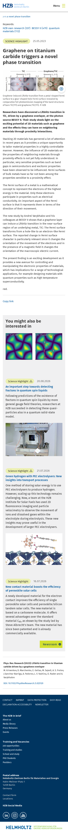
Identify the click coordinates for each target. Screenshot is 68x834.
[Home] (16, 5)
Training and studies (12, 750)
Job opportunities (11, 746)
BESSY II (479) (39, 28)
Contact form (9, 795)
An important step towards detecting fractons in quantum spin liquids (29, 388)
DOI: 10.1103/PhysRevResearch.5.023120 (23, 683)
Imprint (20, 700)
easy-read (55, 700)
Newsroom (50, 644)
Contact (7, 700)
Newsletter (41, 704)
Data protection (37, 700)
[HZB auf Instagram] (14, 815)
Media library (9, 724)
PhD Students (9, 758)
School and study (11, 754)
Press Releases (10, 728)
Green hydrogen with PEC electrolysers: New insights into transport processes (34, 478)
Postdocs (7, 762)
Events (6, 732)
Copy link (8, 301)
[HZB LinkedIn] (6, 815)
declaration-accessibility (17, 704)
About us (7, 719)
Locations (8, 798)
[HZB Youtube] (23, 815)
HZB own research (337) (16, 28)
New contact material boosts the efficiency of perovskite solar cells (33, 588)
